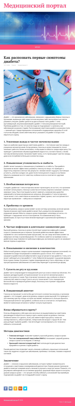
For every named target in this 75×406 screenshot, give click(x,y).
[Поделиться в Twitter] (25, 388)
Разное (14, 65)
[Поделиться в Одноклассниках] (15, 388)
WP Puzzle (68, 402)
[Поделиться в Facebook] (6, 388)
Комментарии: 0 (22, 65)
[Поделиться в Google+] (20, 388)
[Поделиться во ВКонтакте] (10, 388)
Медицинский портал (35, 5)
